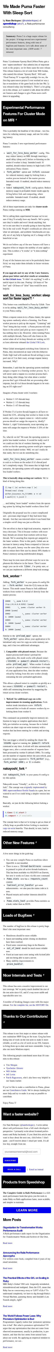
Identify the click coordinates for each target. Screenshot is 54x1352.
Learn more (27, 1210)
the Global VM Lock (36, 342)
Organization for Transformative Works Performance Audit (22, 1229)
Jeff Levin (10, 1074)
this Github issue (13, 279)
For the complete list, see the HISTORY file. (29, 1005)
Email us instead (36, 1169)
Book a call (14, 1169)
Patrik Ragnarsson (14, 1078)
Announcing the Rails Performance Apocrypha (21, 1254)
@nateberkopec (30, 20)
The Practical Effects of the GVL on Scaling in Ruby (26, 1279)
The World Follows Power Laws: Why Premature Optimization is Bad (22, 1317)
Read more (7, 1243)
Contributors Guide (18, 1090)
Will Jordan (11, 1071)
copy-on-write (9, 828)
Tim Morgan (11, 1065)
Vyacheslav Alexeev (14, 1068)
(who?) (20, 23)
